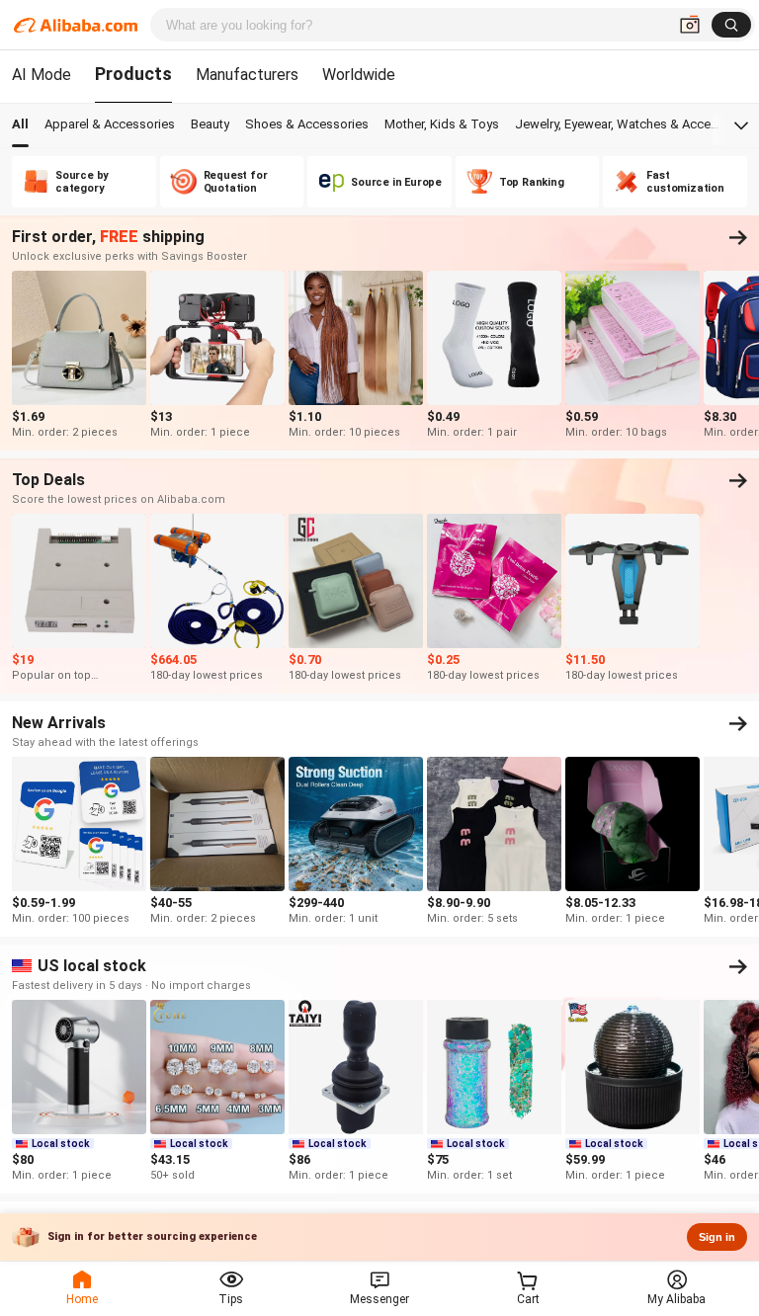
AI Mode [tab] (41, 74)
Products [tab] (133, 73)
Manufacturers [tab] (247, 74)
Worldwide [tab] (358, 74)
